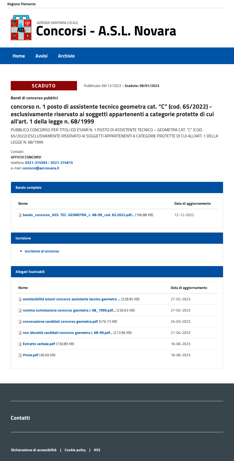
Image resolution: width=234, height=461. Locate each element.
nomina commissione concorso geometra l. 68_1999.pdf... (69, 310)
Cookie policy (75, 450)
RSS (97, 450)
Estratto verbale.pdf (39, 343)
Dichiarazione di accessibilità (33, 450)
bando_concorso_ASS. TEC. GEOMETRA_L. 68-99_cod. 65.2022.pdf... (78, 214)
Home (19, 55)
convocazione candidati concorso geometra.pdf (60, 321)
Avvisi (41, 55)
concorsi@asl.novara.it (40, 168)
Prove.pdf (30, 355)
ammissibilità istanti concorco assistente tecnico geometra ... (71, 299)
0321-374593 (36, 162)
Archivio (66, 55)
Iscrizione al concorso (42, 251)
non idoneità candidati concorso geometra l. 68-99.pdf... (68, 332)
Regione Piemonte (21, 4)
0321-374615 (62, 162)
